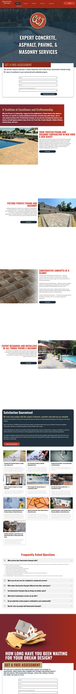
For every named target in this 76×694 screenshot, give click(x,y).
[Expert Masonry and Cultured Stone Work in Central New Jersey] (14, 526)
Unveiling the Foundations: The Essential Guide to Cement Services (61, 464)
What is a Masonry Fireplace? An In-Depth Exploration (13, 487)
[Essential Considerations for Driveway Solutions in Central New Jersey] (14, 503)
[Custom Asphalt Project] (61, 456)
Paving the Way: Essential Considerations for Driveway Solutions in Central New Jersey (14, 511)
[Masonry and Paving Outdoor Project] (61, 479)
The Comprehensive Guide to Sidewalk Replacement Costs (36, 464)
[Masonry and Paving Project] (38, 456)
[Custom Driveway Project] (61, 503)
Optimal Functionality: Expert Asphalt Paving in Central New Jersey (38, 511)
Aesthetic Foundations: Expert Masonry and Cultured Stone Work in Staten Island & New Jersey (13, 535)
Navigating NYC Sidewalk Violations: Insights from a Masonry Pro (14, 464)
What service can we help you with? (27, 88)
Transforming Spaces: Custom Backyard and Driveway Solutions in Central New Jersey (60, 511)
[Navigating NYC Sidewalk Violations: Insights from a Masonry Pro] (14, 456)
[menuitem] (18, 3)
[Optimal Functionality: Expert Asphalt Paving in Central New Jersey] (38, 503)
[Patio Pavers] (38, 479)
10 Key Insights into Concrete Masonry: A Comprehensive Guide (37, 487)
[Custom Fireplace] (14, 479)
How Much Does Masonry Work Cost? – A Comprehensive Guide (60, 487)
